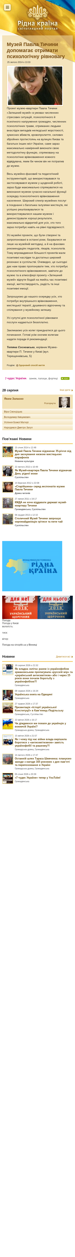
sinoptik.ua (20, 644)
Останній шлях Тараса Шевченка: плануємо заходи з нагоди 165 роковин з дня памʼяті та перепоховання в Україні (43, 761)
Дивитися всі (63, 656)
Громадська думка (24, 730)
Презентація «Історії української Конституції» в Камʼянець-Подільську (39, 709)
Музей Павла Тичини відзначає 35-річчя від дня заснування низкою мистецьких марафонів (43, 454)
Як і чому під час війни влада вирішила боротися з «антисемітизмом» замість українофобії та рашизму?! (41, 742)
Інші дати (65, 390)
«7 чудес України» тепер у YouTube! (37, 777)
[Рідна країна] (38, 17)
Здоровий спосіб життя (32, 365)
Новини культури (24, 461)
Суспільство (22, 477)
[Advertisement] (37, 1002)
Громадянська (23, 509)
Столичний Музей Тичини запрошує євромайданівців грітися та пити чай (39, 520)
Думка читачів (22, 493)
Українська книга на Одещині (33, 694)
